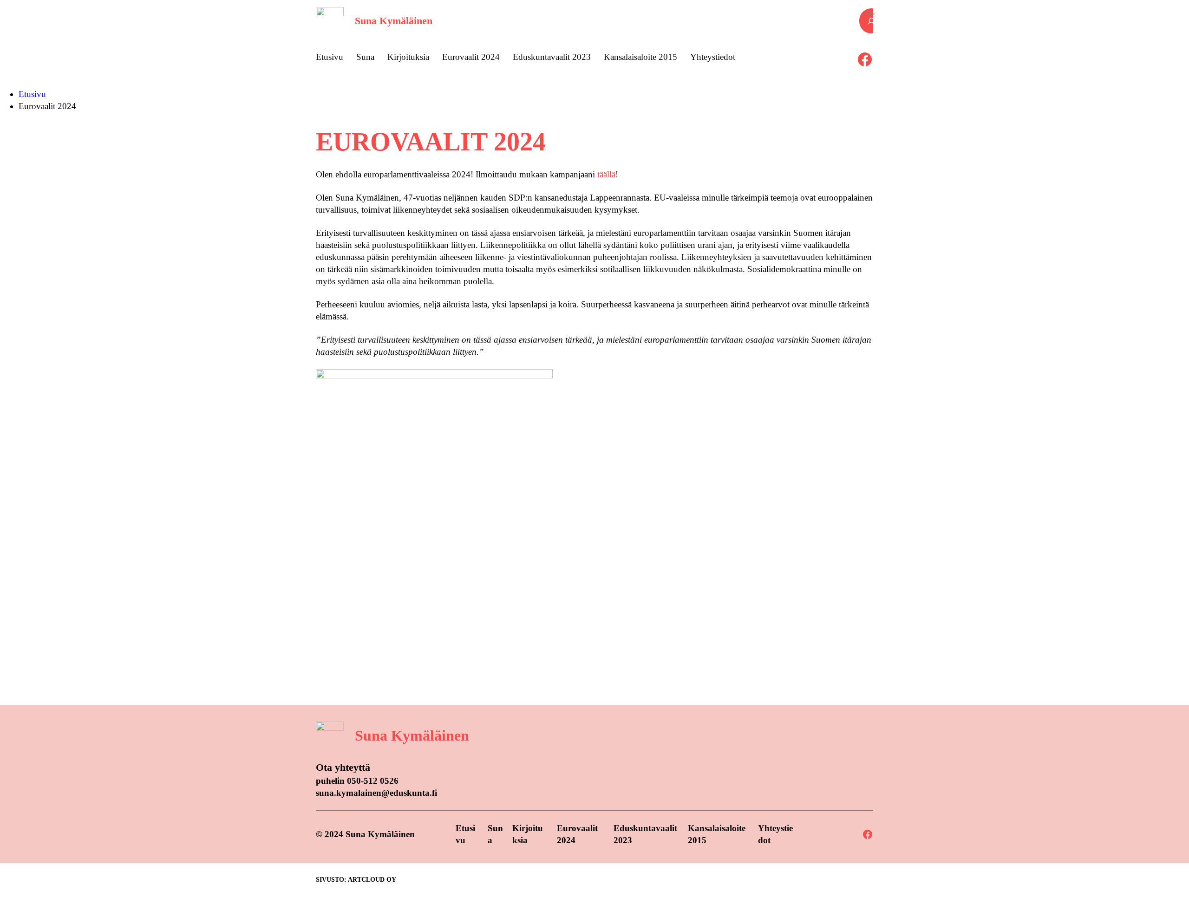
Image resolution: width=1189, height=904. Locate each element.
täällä (606, 174)
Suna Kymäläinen (393, 20)
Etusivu (32, 94)
